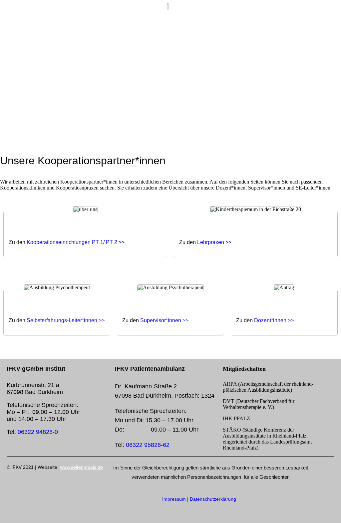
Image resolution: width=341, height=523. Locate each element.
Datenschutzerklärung (213, 499)
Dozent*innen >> (274, 320)
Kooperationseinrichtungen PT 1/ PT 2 (72, 242)
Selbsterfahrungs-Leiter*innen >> (66, 320)
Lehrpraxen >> (214, 242)
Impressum (174, 499)
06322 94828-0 (38, 432)
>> (122, 242)
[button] (326, 9)
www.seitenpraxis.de (81, 467)
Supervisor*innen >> (164, 320)
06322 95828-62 (148, 445)
